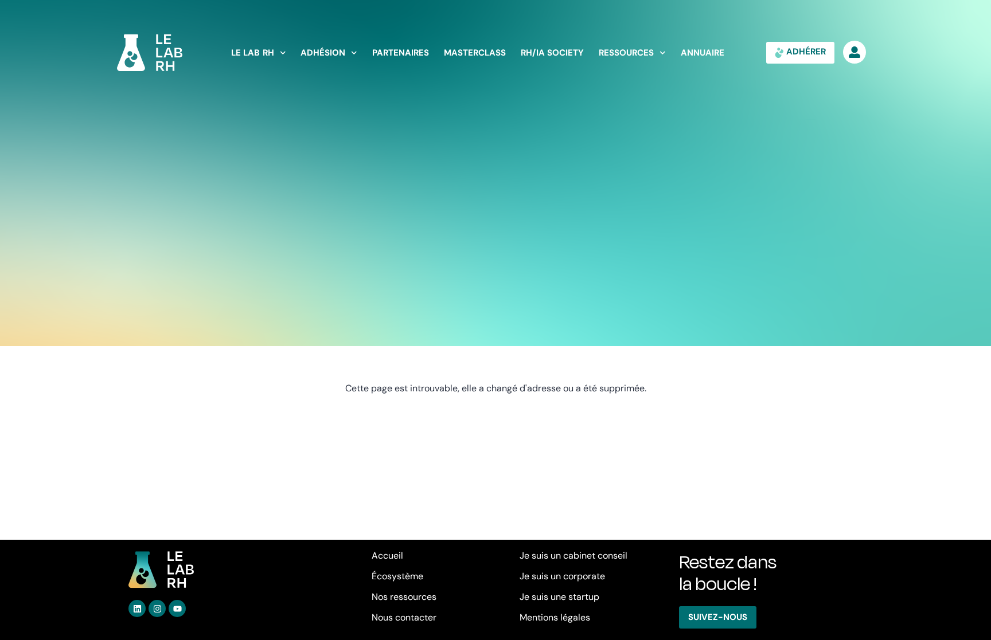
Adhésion (323, 53)
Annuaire (702, 53)
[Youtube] (177, 608)
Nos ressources (404, 597)
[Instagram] (157, 608)
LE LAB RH (252, 53)
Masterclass (475, 53)
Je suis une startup (559, 597)
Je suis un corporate (562, 576)
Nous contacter (404, 617)
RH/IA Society (552, 53)
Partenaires (400, 53)
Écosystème (397, 576)
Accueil (387, 555)
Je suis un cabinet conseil (573, 555)
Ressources (626, 53)
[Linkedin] (137, 608)
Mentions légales (555, 617)
